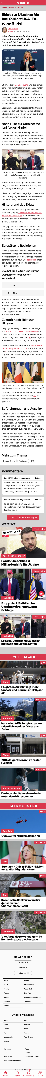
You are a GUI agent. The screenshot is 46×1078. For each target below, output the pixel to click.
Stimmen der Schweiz (32, 997)
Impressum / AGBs (32, 1056)
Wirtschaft (28, 989)
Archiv (6, 1005)
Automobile (8, 1037)
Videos (6, 993)
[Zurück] (1, 2)
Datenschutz (8, 1056)
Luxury (27, 1024)
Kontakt (27, 1053)
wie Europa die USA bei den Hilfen (22, 331)
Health (6, 1020)
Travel (26, 1033)
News (11, 8)
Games (6, 997)
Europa (20, 8)
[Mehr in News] (23, 657)
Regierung (31, 260)
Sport (6, 985)
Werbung (7, 1049)
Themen (27, 1001)
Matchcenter (29, 985)
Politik (26, 981)
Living (26, 1020)
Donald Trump (21, 85)
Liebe (6, 1024)
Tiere (5, 1033)
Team (27, 1049)
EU (30, 337)
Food (26, 1029)
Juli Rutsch (13, 29)
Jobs (5, 1053)
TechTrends (28, 1037)
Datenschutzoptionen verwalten (13, 1060)
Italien (10, 31)
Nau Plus (27, 993)
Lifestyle (7, 1001)
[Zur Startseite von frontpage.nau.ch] (23, 3)
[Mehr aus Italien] (23, 806)
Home (4, 8)
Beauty (6, 1041)
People (6, 989)
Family (6, 1029)
